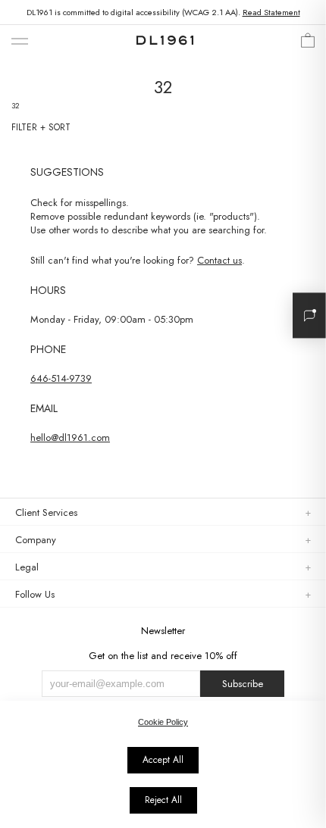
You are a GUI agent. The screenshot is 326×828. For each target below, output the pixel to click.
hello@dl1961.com (70, 437)
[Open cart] (308, 44)
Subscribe (242, 683)
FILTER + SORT (41, 127)
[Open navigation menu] (19, 42)
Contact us (219, 260)
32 (15, 105)
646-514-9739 (61, 378)
